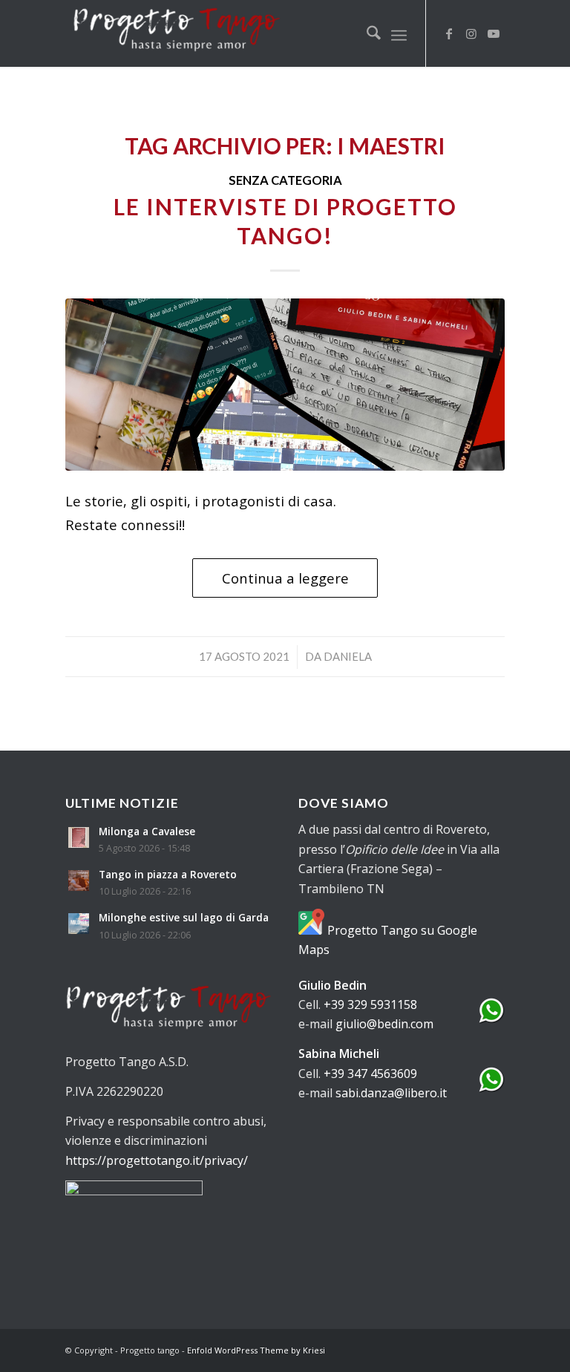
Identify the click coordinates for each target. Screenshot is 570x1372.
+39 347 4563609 (370, 1073)
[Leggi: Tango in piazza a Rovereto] (78, 880)
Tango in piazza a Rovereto (168, 874)
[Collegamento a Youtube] (493, 33)
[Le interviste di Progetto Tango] (284, 384)
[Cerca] (366, 33)
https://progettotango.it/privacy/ (156, 1160)
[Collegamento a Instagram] (471, 33)
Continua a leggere (285, 578)
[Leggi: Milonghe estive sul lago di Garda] (78, 923)
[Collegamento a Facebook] (449, 33)
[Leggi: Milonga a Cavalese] (78, 837)
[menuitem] (366, 33)
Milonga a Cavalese (147, 831)
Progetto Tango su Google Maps (387, 940)
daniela (348, 656)
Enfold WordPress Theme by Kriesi (256, 1350)
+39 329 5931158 (370, 1004)
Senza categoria (285, 180)
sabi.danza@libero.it (391, 1093)
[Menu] (399, 33)
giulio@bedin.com (384, 1024)
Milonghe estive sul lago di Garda (184, 917)
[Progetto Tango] (176, 33)
